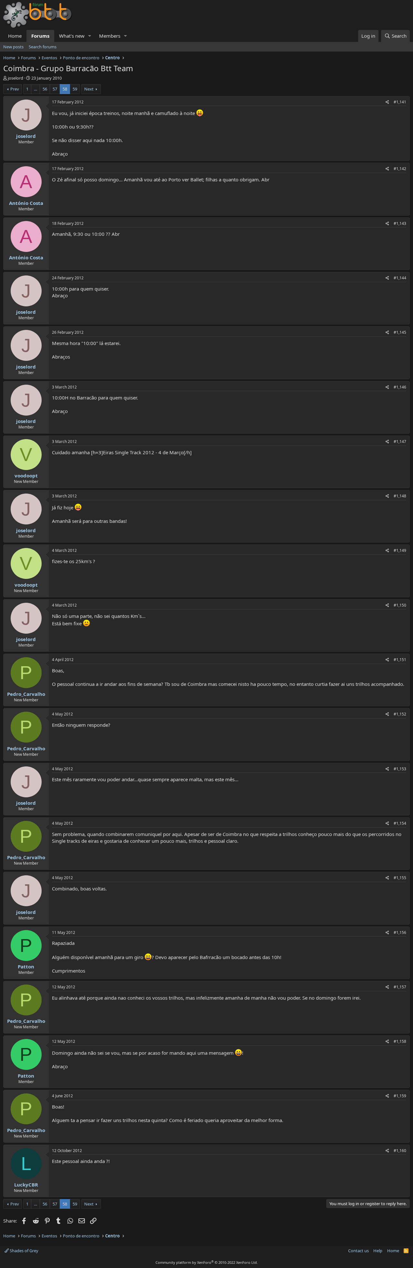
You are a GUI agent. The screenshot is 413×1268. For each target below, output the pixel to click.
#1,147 (400, 441)
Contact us (358, 1251)
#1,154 (400, 823)
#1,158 (400, 1041)
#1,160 (400, 1150)
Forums (40, 36)
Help (377, 1251)
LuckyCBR (26, 1184)
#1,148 (400, 496)
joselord (15, 78)
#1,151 (400, 659)
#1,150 (400, 605)
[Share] (387, 102)
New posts (13, 47)
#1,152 (400, 714)
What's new (72, 36)
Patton (26, 966)
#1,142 (400, 168)
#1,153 (400, 769)
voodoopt (26, 475)
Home (15, 36)
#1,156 (400, 932)
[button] (89, 36)
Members (109, 36)
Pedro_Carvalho (26, 694)
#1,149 (400, 550)
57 (55, 89)
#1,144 (400, 278)
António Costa (26, 203)
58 (65, 89)
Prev (14, 89)
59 (75, 89)
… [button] (35, 89)
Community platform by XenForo (207, 1262)
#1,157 (400, 987)
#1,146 (400, 387)
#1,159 (400, 1096)
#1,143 (400, 223)
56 (45, 89)
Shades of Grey (23, 1251)
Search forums (42, 47)
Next (89, 89)
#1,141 (400, 102)
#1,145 (400, 332)
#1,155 (400, 877)
